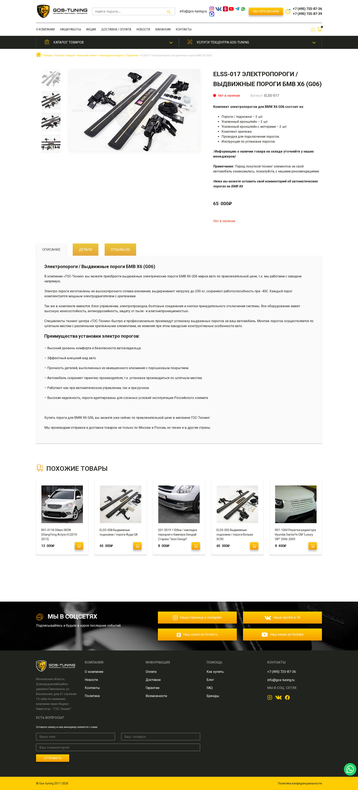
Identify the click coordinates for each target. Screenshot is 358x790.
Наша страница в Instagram (201, 617)
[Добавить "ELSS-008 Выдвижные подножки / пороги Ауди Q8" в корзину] (137, 546)
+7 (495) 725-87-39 (307, 14)
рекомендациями (305, 171)
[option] (51, 80)
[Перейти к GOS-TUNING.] (38, 56)
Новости (143, 29)
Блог (210, 680)
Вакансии (163, 29)
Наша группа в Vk (286, 617)
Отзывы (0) (120, 250)
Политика (92, 696)
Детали (85, 250)
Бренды (213, 696)
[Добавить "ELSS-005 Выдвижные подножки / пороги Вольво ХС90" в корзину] (254, 546)
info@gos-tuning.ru (193, 11)
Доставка (153, 680)
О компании (45, 29)
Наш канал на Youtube (287, 634)
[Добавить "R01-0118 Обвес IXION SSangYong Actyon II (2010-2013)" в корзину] (79, 546)
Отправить (53, 758)
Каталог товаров (68, 42)
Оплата (151, 672)
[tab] (51, 249)
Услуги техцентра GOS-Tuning (223, 42)
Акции (91, 29)
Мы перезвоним (266, 11)
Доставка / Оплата (116, 29)
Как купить (215, 672)
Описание (51, 250)
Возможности (156, 696)
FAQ (210, 688)
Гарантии (152, 688)
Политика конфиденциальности (300, 783)
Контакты (183, 29)
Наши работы (70, 29)
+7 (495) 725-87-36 (307, 9)
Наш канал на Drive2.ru (200, 634)
